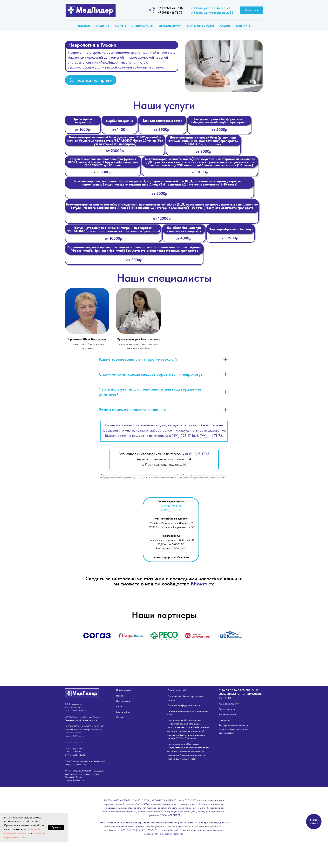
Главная (83, 25)
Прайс (119, 695)
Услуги (120, 25)
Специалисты (142, 25)
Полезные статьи (200, 25)
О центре (102, 25)
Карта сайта (123, 712)
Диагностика (123, 701)
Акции (225, 25)
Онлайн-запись (314, 821)
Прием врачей (123, 690)
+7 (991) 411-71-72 (170, 12)
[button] (251, 10)
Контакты (243, 25)
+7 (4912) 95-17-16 (170, 8)
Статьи (120, 717)
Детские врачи (170, 25)
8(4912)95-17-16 (197, 454)
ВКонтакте (203, 583)
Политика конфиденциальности (183, 705)
